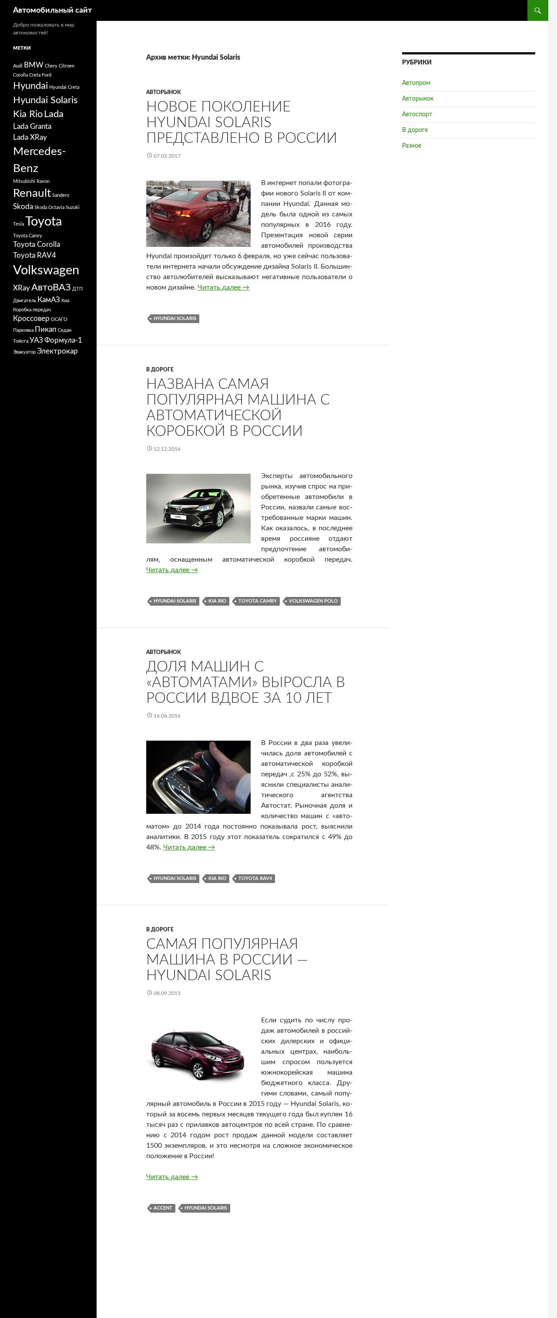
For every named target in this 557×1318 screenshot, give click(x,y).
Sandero (60, 195)
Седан (64, 330)
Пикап (46, 329)
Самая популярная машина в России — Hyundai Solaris (227, 960)
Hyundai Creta (64, 87)
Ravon (43, 181)
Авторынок (163, 92)
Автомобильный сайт (52, 10)
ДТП (77, 289)
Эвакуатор (24, 352)
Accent (163, 1208)
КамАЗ (48, 300)
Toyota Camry (257, 601)
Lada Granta (32, 126)
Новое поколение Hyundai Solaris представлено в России (241, 122)
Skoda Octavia (49, 207)
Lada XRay (30, 137)
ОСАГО (59, 319)
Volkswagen (46, 270)
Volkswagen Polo (313, 601)
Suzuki (73, 207)
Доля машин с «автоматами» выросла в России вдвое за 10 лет (245, 682)
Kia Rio (217, 601)
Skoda (23, 206)
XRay (21, 288)
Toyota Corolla (36, 244)
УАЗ (36, 340)
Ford (46, 75)
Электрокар (57, 351)
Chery (51, 66)
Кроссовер (31, 318)
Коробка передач (32, 309)
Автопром (416, 83)
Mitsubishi (24, 181)
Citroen (66, 66)
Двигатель (24, 300)
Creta (34, 75)
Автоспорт (417, 114)
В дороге (160, 369)
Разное (411, 146)
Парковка (23, 330)
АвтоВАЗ (51, 287)
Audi (18, 66)
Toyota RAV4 (255, 878)
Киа (65, 300)
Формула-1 (63, 340)
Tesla (18, 224)
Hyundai (30, 86)
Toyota (43, 221)
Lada (54, 114)
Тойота (20, 341)
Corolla (20, 75)
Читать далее (223, 287)
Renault (32, 193)
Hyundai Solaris (175, 318)
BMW (34, 65)
